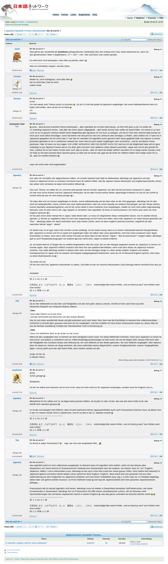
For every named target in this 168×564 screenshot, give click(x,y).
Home (56, 14)
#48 (161, 399)
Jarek (17, 49)
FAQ (95, 14)
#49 (161, 441)
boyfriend (17, 370)
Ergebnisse (84, 14)
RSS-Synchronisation (71, 559)
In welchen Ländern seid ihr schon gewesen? (26, 543)
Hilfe (161, 18)
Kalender (152, 18)
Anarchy (90, 543)
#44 (161, 124)
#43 (161, 99)
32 (106, 543)
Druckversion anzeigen (13, 550)
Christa (17, 76)
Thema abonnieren (12, 552)
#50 (161, 463)
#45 (161, 176)
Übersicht (9, 25)
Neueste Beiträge (21, 25)
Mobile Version (58, 559)
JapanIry (17, 175)
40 (48, 34)
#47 (161, 370)
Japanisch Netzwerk (14, 31)
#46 (161, 301)
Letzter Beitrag (135, 544)
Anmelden (20, 22)
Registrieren (32, 22)
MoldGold (144, 544)
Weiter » (54, 34)
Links (73, 14)
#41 (161, 49)
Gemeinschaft (39, 31)
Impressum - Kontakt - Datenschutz (17, 559)
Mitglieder (140, 18)
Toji (17, 301)
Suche (130, 18)
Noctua (17, 98)
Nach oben (48, 559)
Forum (64, 14)
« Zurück (18, 34)
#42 (161, 77)
